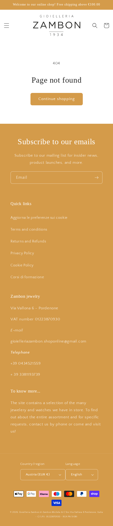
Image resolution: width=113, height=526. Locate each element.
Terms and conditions (29, 229)
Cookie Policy (22, 265)
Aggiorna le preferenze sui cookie (39, 218)
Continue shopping (56, 99)
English (76, 474)
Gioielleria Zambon (29, 512)
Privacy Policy (22, 253)
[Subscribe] (96, 177)
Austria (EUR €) (38, 474)
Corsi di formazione (27, 277)
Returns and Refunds (28, 241)
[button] (6, 25)
